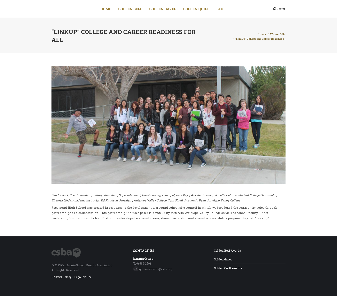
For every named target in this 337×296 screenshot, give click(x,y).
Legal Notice (83, 277)
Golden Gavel (223, 259)
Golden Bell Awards (227, 250)
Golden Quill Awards (228, 268)
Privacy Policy (61, 277)
